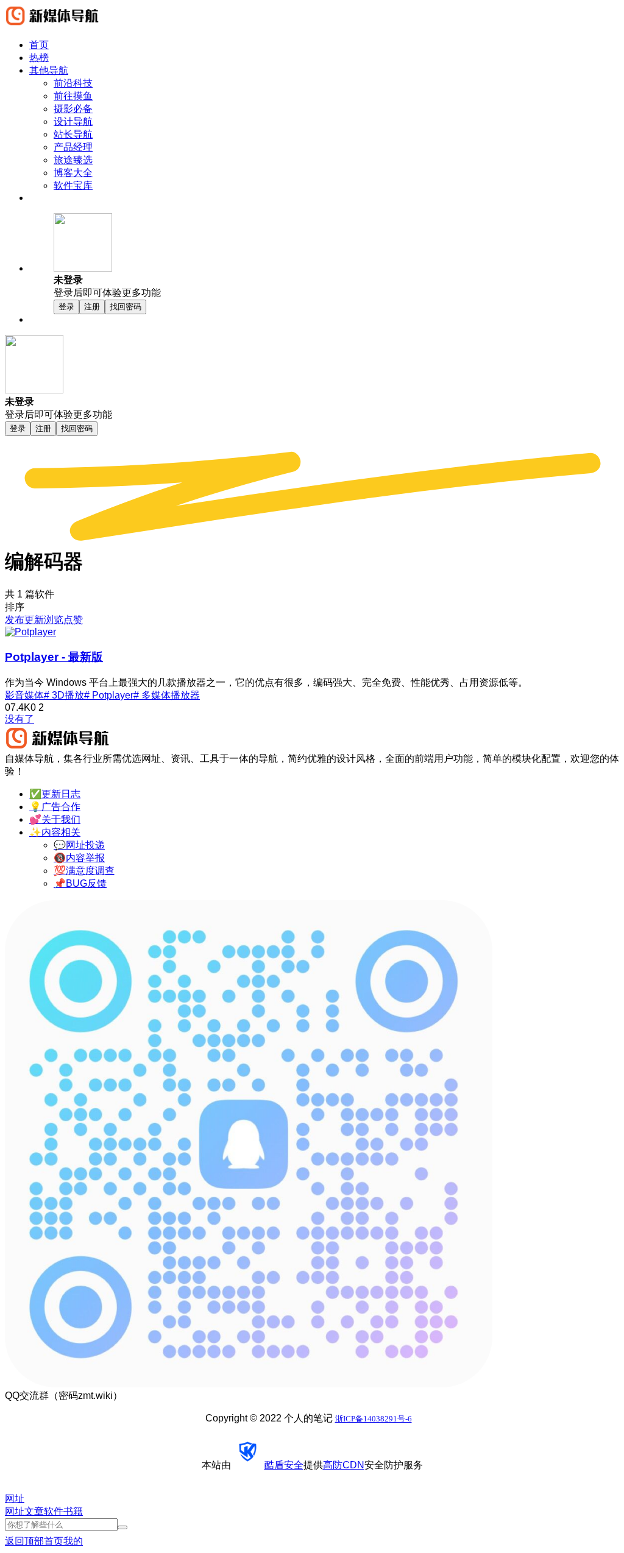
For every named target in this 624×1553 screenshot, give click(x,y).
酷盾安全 (283, 1465)
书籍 (73, 1511)
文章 (34, 1511)
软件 (53, 1511)
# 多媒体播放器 (166, 695)
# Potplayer (108, 695)
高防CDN (343, 1465)
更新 (34, 620)
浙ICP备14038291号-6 (373, 1418)
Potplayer (54, 656)
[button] (336, 256)
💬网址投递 (79, 845)
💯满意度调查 (84, 870)
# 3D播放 (64, 695)
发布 (14, 620)
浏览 (53, 620)
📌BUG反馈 (80, 883)
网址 (14, 1511)
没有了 (19, 719)
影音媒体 (24, 695)
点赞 (73, 620)
